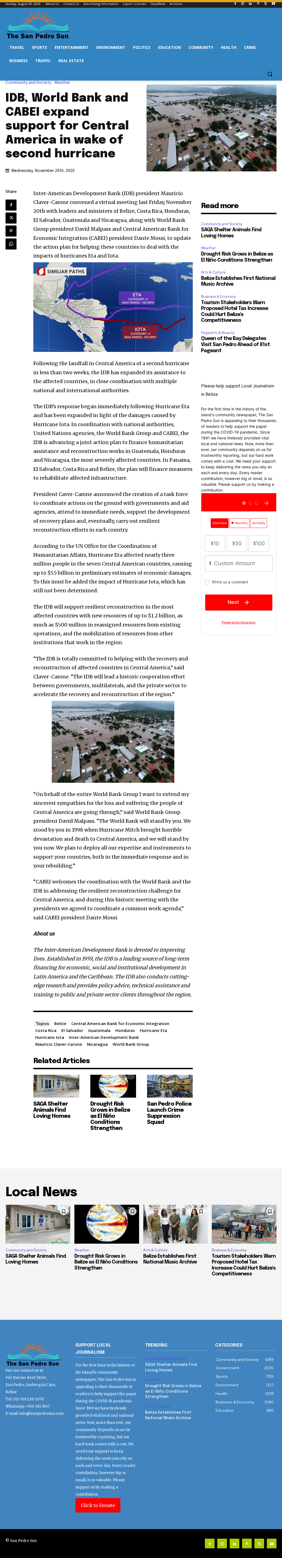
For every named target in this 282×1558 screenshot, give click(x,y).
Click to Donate (98, 1505)
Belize (60, 1023)
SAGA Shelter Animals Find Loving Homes (51, 1110)
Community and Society (28, 83)
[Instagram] (243, 4)
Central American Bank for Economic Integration (120, 1023)
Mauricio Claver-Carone (58, 1044)
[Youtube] (273, 4)
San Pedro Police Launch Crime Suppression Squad (169, 1113)
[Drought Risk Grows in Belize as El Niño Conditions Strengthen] (113, 1086)
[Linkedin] (250, 4)
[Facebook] (235, 4)
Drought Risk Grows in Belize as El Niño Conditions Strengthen (110, 1116)
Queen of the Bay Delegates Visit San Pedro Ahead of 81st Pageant (235, 344)
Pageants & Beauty (217, 332)
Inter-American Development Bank (104, 1037)
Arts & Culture (213, 272)
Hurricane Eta (153, 1030)
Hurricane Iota (49, 1037)
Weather (62, 83)
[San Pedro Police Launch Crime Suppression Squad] (170, 1086)
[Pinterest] (258, 4)
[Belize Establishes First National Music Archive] (175, 1224)
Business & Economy (218, 296)
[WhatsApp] (11, 244)
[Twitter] (265, 4)
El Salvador (72, 1030)
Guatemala (99, 1030)
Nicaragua (97, 1044)
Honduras (125, 1030)
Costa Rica (45, 1030)
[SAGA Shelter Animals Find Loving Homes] (56, 1086)
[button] (269, 74)
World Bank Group (131, 1044)
